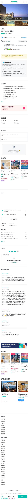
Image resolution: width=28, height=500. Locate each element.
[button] (14, 56)
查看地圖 (15, 219)
